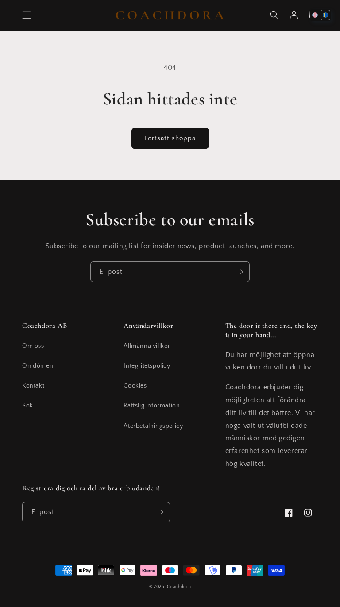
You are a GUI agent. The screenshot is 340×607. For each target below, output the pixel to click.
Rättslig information (152, 405)
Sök (27, 405)
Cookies (135, 385)
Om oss (33, 346)
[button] (26, 15)
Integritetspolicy (147, 365)
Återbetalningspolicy (153, 426)
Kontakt (33, 385)
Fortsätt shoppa (170, 138)
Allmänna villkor (147, 346)
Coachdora (179, 586)
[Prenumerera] (239, 271)
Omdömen (37, 365)
